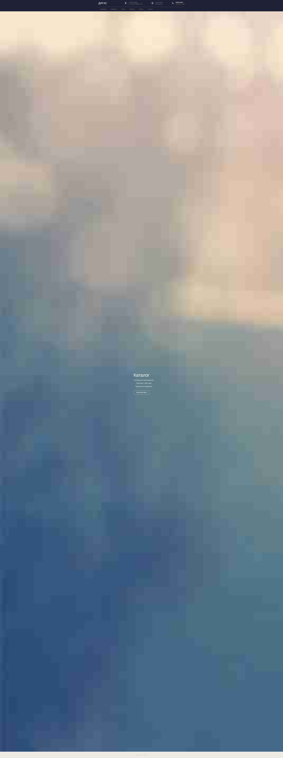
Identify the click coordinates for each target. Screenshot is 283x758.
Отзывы (141, 9)
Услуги (123, 9)
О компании (103, 9)
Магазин (132, 9)
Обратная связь (141, 392)
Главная (138, 755)
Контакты (150, 9)
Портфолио (114, 9)
